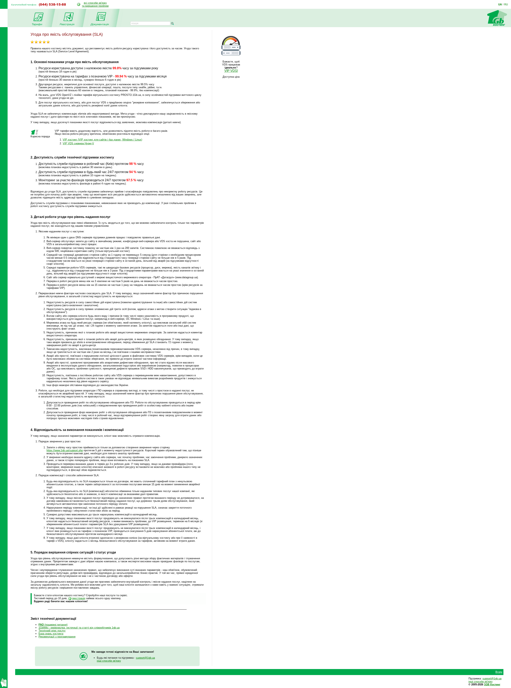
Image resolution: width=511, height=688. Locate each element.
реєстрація (78, 598)
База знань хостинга (51, 633)
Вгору (498, 671)
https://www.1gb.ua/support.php (65, 450)
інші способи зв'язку (109, 660)
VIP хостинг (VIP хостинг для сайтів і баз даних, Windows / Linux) (102, 139)
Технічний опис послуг (52, 630)
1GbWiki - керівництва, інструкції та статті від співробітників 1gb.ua (79, 627)
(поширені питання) (53, 624)
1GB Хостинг (492, 684)
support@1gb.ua (145, 657)
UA (500, 4)
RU (506, 4)
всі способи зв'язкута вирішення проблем (95, 4)
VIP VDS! (231, 70)
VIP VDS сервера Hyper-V (78, 143)
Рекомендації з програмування (57, 636)
